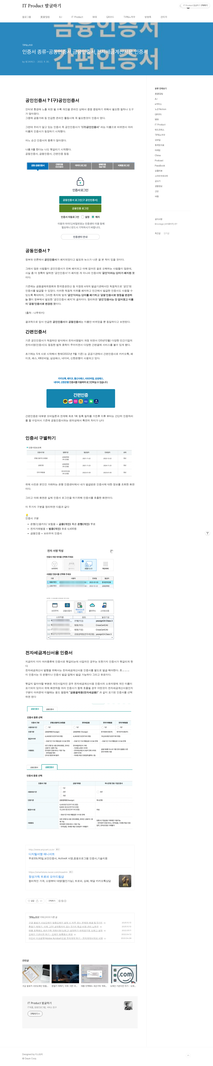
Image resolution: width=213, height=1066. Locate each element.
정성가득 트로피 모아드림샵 (46, 876)
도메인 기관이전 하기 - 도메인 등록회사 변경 (51, 934)
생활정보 (158, 186)
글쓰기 (157, 181)
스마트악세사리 (161, 176)
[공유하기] (37, 901)
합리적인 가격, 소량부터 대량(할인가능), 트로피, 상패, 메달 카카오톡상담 (70, 880)
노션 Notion (160, 109)
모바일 (157, 140)
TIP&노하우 (129, 17)
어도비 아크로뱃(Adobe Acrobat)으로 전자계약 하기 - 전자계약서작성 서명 (66, 938)
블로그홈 (26, 17)
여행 (157, 196)
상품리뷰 (158, 171)
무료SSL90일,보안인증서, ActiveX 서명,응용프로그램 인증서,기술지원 (68, 858)
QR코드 (110, 17)
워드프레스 (159, 130)
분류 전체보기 (161, 88)
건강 (157, 191)
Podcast (159, 160)
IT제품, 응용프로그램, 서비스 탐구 (42, 1007)
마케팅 (157, 150)
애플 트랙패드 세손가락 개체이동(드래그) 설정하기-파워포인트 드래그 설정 (66, 930)
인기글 (166, 233)
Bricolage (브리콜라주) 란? (166, 224)
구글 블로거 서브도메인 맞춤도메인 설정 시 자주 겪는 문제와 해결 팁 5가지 (65, 922)
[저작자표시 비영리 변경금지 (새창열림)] (62, 901)
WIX (94, 17)
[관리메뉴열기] (207, 533)
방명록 (148, 17)
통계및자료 (159, 145)
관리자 (164, 17)
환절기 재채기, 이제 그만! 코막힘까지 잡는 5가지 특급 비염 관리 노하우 (64, 926)
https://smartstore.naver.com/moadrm (48, 872)
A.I (60, 17)
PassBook (160, 165)
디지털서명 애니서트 (42, 854)
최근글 (157, 233)
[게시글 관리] (41, 901)
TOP (188, 1055)
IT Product (77, 17)
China (158, 155)
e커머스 (158, 104)
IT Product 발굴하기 (41, 6)
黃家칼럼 (45, 17)
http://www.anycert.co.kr (41, 849)
